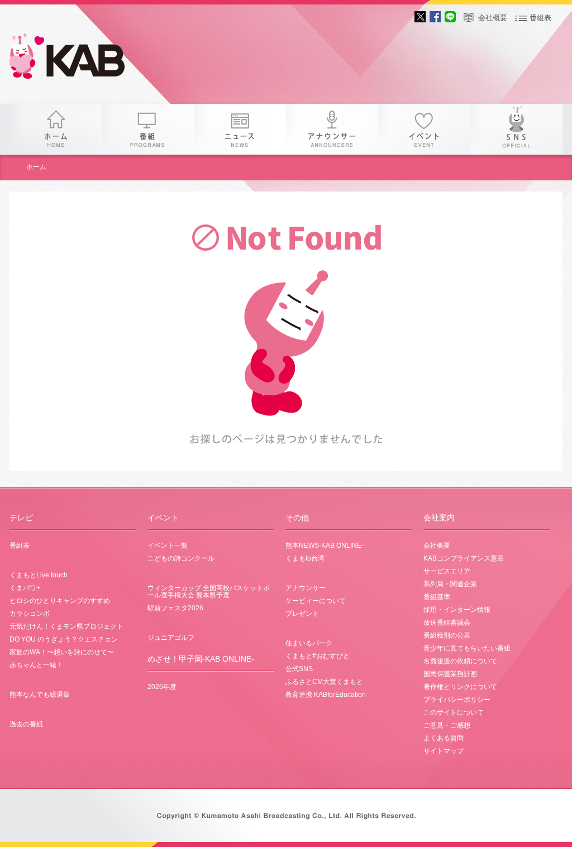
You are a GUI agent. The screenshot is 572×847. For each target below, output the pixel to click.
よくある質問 (443, 738)
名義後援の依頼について (460, 661)
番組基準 (436, 597)
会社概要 (492, 17)
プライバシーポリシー (456, 700)
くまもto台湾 (305, 558)
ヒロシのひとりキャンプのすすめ (59, 601)
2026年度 (162, 687)
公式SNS (299, 669)
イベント (424, 129)
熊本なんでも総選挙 (39, 694)
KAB (76, 59)
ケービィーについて (315, 601)
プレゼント (302, 614)
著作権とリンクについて (460, 687)
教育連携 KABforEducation (325, 694)
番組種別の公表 (446, 635)
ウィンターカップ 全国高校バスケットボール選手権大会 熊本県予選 (208, 591)
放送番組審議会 (446, 622)
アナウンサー (332, 129)
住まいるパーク (308, 643)
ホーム (55, 129)
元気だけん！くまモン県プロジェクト (66, 626)
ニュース (240, 129)
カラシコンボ (29, 614)
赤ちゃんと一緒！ (36, 665)
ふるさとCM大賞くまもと (324, 682)
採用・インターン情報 (456, 610)
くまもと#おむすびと (317, 656)
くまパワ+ (24, 588)
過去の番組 (26, 724)
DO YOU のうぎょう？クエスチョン (63, 639)
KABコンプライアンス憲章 (463, 558)
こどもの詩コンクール (180, 558)
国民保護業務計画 (450, 674)
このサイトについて (453, 712)
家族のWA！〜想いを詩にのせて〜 (61, 652)
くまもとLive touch (38, 575)
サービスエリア (446, 571)
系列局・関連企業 (450, 584)
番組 (148, 129)
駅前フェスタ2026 (175, 608)
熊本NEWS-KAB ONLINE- (324, 545)
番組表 (540, 17)
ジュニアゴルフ (170, 638)
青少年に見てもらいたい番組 (467, 648)
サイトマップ (443, 751)
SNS (516, 129)
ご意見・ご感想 (446, 725)
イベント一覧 (167, 545)
